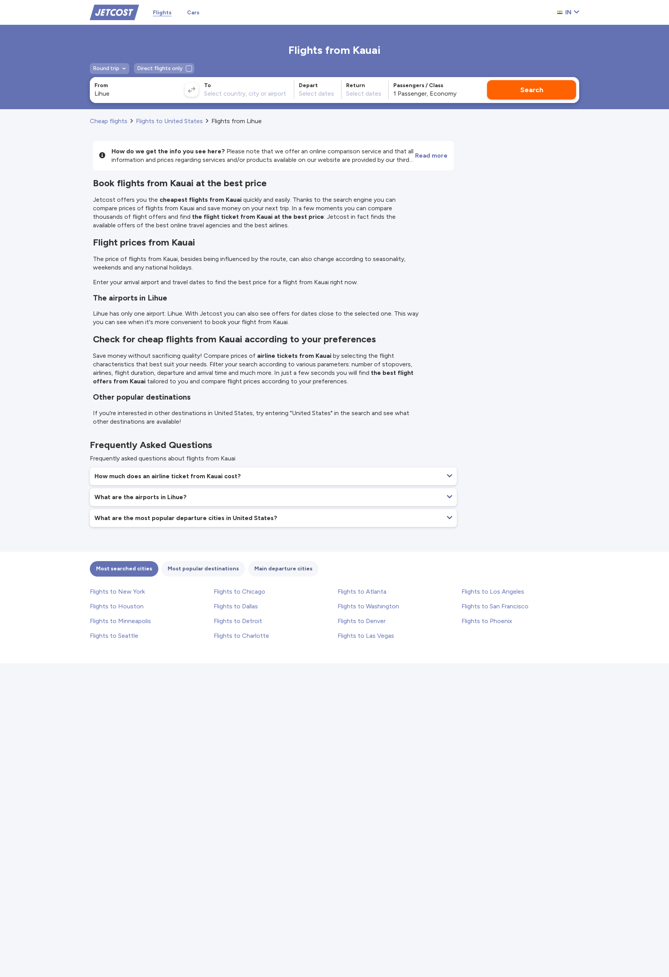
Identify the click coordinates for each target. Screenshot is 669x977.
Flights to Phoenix (486, 621)
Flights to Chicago (239, 591)
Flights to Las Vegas (366, 635)
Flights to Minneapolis (120, 621)
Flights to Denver (362, 621)
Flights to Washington (368, 606)
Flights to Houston (117, 606)
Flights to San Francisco (494, 606)
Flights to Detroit (238, 621)
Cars (193, 12)
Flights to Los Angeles (492, 591)
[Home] (114, 11)
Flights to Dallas (236, 606)
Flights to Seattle (114, 635)
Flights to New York (117, 591)
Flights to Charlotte (241, 635)
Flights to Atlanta (362, 591)
